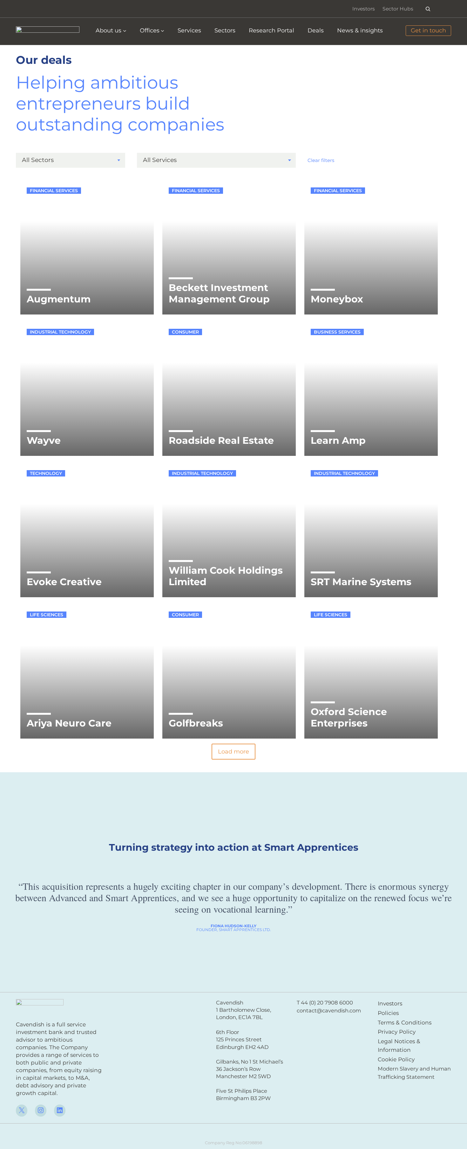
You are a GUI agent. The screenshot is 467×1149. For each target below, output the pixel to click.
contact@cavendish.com (329, 1010)
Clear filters (321, 160)
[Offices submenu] (162, 30)
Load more (233, 751)
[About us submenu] (124, 30)
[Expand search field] (428, 9)
